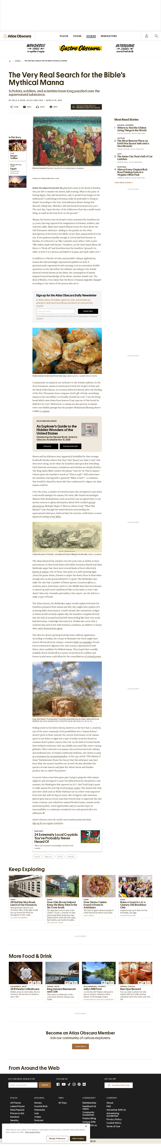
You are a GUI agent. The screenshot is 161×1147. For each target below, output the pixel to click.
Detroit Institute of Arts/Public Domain (66, 168)
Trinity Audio (45, 178)
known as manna (40, 572)
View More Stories (123, 182)
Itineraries (39, 1110)
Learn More (80, 1046)
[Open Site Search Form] (156, 36)
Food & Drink (41, 1106)
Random (14, 1117)
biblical (48, 857)
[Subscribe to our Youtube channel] (64, 1084)
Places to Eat (17, 1113)
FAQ (109, 1106)
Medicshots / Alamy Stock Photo (82, 376)
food (60, 857)
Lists (36, 1113)
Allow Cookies (78, 1138)
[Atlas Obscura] (17, 36)
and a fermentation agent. (50, 629)
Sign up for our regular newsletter (47, 823)
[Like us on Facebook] (57, 1084)
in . (73, 788)
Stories (18, 61)
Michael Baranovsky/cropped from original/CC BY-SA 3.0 (66, 721)
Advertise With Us (116, 1110)
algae (37, 857)
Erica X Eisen (19, 100)
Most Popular (17, 1110)
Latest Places (17, 1106)
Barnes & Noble (70, 446)
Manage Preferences (57, 1138)
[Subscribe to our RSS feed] (84, 1084)
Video (37, 1117)
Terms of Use (113, 1126)
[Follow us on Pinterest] (79, 1084)
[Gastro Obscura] (36, 48)
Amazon (47, 446)
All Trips (62, 1103)
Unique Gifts (89, 1122)
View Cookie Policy (32, 1132)
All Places (15, 1103)
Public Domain (95, 554)
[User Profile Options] (146, 36)
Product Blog (89, 1118)
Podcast (38, 1120)
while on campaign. (83, 642)
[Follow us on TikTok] (69, 1085)
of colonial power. (93, 657)
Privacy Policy (83, 316)
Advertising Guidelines (113, 1114)
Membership (89, 1103)
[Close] (86, 1126)
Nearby (14, 1120)
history (71, 857)
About (110, 1103)
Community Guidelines (88, 1113)
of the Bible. (55, 517)
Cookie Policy (114, 1123)
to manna (44, 411)
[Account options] (146, 36)
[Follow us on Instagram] (74, 1084)
